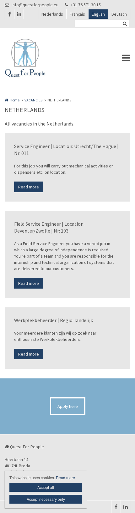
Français (77, 14)
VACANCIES (33, 100)
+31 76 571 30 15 (86, 5)
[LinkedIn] (19, 14)
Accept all (45, 487)
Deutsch (119, 14)
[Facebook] (9, 14)
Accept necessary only (46, 499)
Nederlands (52, 14)
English (98, 14)
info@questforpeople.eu (35, 5)
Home (14, 100)
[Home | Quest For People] (34, 58)
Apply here (67, 406)
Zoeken (124, 23)
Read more (28, 187)
